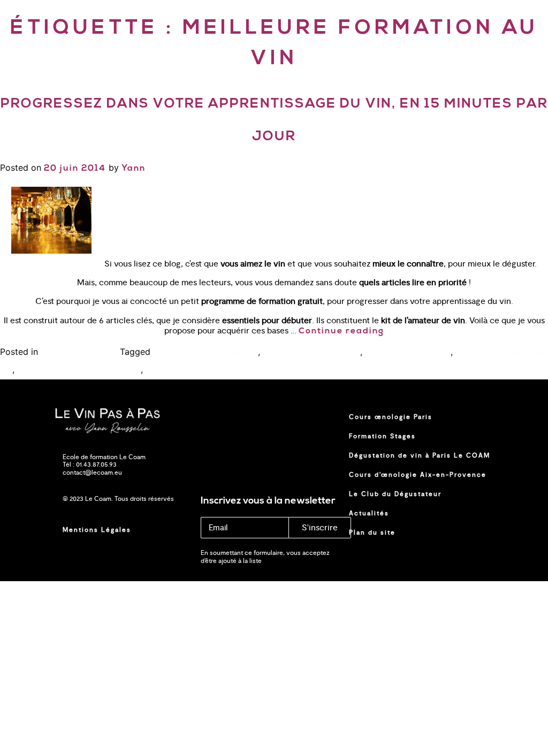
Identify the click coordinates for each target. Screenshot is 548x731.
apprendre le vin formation (205, 352)
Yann (133, 168)
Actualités (369, 513)
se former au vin (178, 370)
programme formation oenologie (79, 370)
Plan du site (372, 532)
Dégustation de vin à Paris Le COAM (419, 455)
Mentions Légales (97, 530)
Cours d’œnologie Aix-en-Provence (417, 474)
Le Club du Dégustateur (395, 494)
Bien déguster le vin (80, 352)
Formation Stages (382, 436)
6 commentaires (241, 370)
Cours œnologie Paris (390, 417)
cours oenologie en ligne (311, 352)
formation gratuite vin (408, 352)
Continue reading (341, 331)
